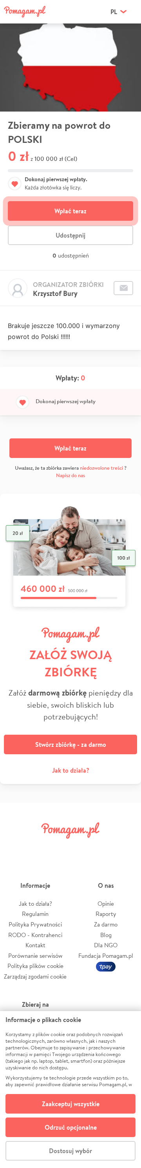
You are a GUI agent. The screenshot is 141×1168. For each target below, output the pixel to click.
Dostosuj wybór (70, 1150)
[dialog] (70, 1089)
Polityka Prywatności (35, 924)
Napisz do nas (70, 475)
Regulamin (35, 913)
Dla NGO (106, 945)
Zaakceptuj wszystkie (70, 1104)
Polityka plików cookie (35, 966)
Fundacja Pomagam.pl (105, 955)
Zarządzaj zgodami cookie (35, 976)
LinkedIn (81, 848)
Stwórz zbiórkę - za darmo (70, 744)
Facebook (15, 848)
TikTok (104, 848)
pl (113, 11)
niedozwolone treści (101, 468)
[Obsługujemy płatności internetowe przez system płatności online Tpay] (106, 966)
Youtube (126, 848)
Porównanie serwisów (35, 955)
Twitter (37, 848)
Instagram (59, 848)
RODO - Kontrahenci (35, 935)
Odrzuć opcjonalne (71, 1127)
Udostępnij (70, 235)
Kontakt (35, 945)
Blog (106, 935)
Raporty (106, 913)
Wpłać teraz (70, 211)
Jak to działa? (70, 770)
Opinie (106, 903)
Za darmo (106, 924)
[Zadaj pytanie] (123, 288)
